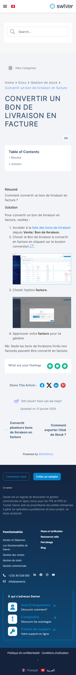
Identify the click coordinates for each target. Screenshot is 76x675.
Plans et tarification (52, 531)
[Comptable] (55, 617)
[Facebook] (41, 574)
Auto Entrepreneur (36, 605)
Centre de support (35, 629)
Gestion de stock (44, 82)
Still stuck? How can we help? (41, 401)
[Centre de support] (54, 629)
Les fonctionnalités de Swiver (15, 547)
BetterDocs (46, 454)
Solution (16, 164)
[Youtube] (53, 574)
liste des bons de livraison (51, 227)
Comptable (30, 617)
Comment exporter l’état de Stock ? (55, 430)
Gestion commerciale (14, 565)
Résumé (16, 157)
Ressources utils (50, 536)
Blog (43, 547)
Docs (22, 82)
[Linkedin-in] (34, 574)
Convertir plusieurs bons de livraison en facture (21, 430)
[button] (5, 6)
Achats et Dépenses (14, 539)
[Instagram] (47, 574)
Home (9, 82)
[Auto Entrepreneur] (54, 605)
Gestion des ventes (13, 554)
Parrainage (47, 542)
